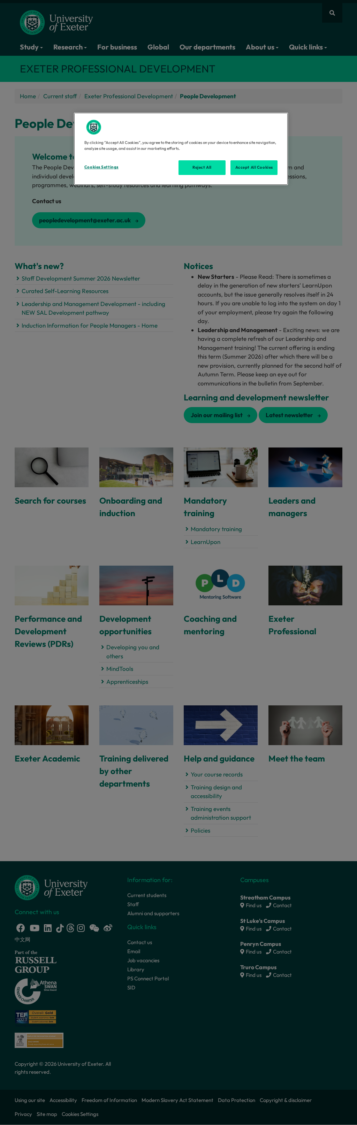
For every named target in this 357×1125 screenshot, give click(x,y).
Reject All (202, 167)
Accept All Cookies (254, 167)
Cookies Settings (101, 166)
